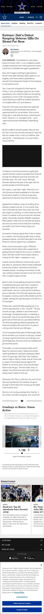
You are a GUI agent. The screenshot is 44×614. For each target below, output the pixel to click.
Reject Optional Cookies (22, 603)
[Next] (28, 449)
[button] (22, 156)
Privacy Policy (19, 592)
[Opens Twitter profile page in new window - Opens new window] (11, 55)
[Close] (41, 565)
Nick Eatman (14, 49)
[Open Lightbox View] (22, 441)
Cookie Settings (22, 597)
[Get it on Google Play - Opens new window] (29, 559)
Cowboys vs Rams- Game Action (18, 408)
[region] (22, 588)
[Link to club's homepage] (4, 16)
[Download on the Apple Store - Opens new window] (14, 558)
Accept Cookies (22, 610)
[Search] (37, 17)
